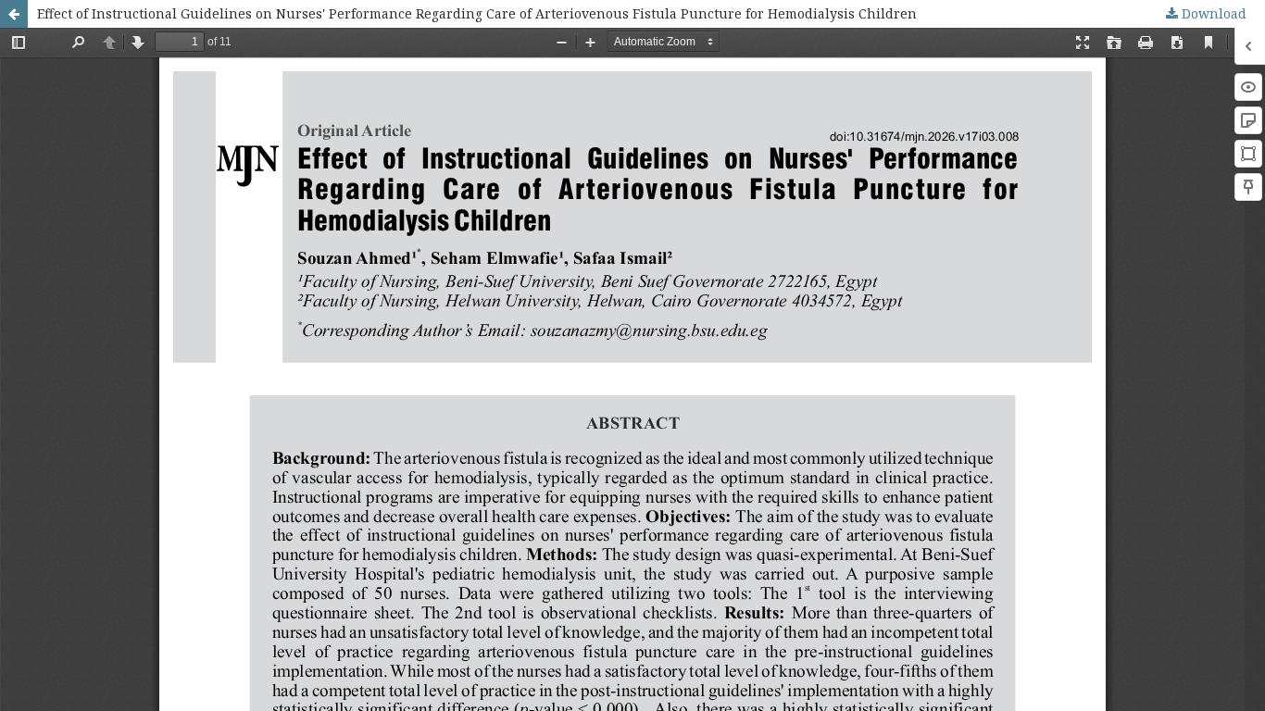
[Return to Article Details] (14, 14)
